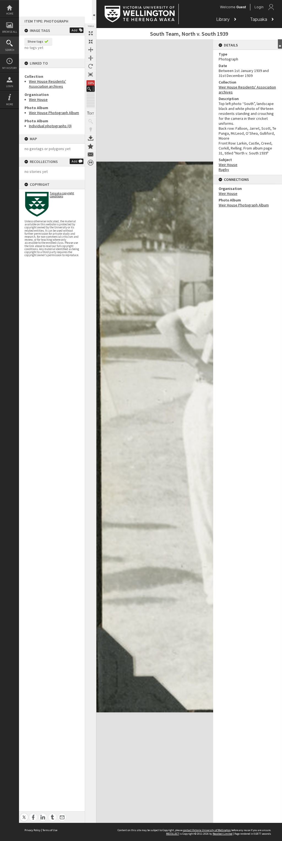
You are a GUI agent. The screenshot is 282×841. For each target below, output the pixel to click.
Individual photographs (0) (50, 125)
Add (74, 30)
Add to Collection (90, 146)
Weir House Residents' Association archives (47, 84)
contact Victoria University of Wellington (207, 830)
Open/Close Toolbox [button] (94, 10)
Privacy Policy (32, 830)
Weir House (38, 99)
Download (90, 138)
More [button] (9, 104)
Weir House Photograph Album (54, 112)
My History (9, 68)
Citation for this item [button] (90, 163)
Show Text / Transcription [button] (90, 113)
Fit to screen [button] (90, 41)
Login (9, 86)
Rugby (224, 169)
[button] (90, 88)
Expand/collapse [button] (280, 44)
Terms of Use (49, 830)
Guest (241, 7)
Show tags (35, 41)
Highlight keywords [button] (90, 130)
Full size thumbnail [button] (90, 33)
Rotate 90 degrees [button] (90, 66)
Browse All (9, 32)
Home (9, 13)
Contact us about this (90, 154)
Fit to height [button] (90, 58)
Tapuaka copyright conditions (62, 194)
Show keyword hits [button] (90, 121)
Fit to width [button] (90, 50)
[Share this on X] (24, 814)
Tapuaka (259, 19)
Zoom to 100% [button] (90, 74)
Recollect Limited (222, 834)
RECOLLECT (172, 834)
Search (9, 50)
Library (223, 19)
